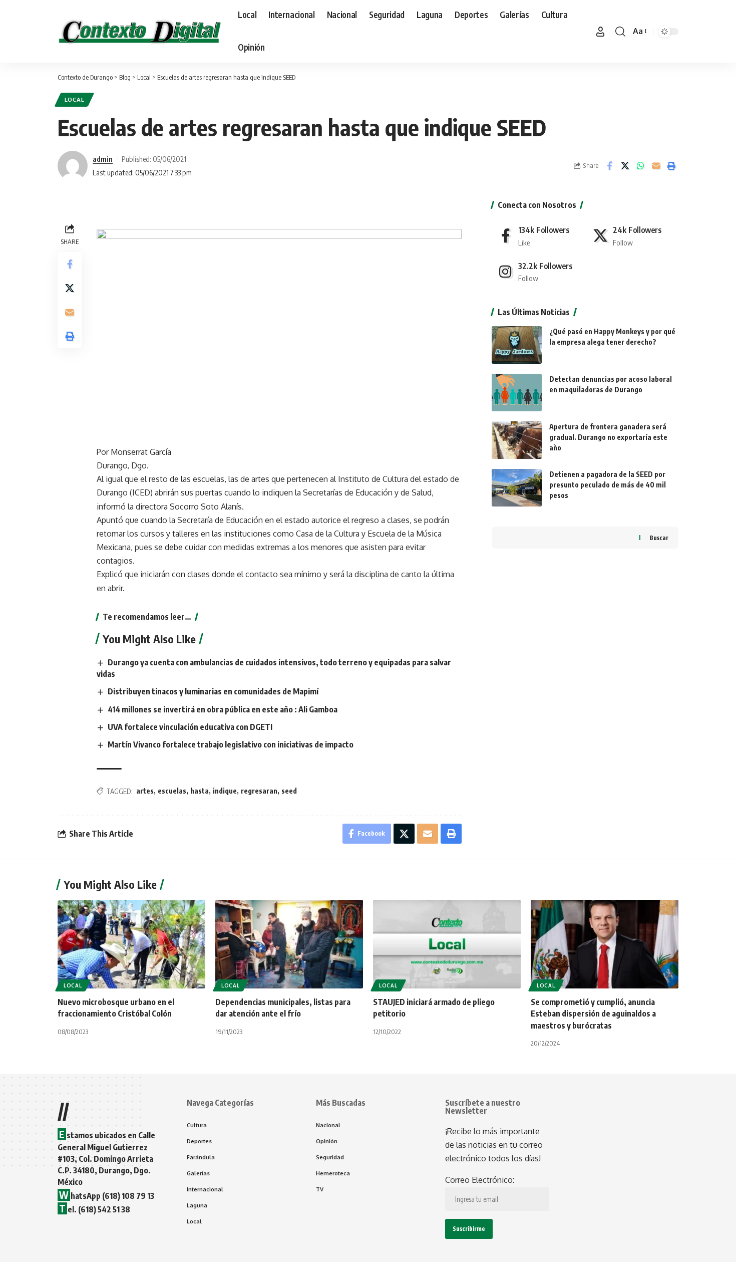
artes (145, 791)
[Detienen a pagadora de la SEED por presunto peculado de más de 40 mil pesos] (517, 488)
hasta (199, 791)
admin (103, 158)
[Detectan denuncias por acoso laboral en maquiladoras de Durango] (517, 392)
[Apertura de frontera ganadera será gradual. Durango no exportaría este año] (517, 440)
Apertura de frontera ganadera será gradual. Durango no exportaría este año (608, 437)
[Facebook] (538, 236)
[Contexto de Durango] (140, 32)
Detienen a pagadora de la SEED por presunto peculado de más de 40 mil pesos (607, 484)
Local (75, 99)
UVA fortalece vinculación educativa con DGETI (190, 727)
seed (289, 791)
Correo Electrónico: (479, 1180)
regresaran (259, 791)
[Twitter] (632, 236)
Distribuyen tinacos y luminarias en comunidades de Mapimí (213, 691)
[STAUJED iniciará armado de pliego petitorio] (447, 944)
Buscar (658, 538)
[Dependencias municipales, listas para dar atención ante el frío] (289, 944)
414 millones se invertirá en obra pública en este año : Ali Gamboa (222, 709)
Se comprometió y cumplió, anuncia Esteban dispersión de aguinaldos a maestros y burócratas (593, 1013)
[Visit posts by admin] (73, 166)
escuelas (172, 791)
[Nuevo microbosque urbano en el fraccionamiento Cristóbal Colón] (131, 944)
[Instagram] (538, 272)
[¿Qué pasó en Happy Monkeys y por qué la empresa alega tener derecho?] (517, 345)
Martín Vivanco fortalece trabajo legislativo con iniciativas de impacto (230, 744)
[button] (600, 32)
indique (225, 791)
